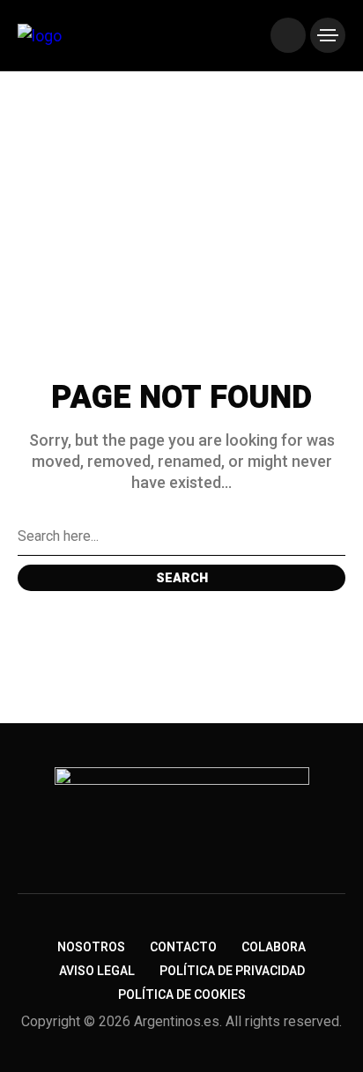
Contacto (183, 947)
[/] (288, 35)
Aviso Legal (97, 971)
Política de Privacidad (232, 971)
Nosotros (91, 947)
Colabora (273, 947)
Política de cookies (182, 995)
